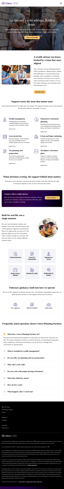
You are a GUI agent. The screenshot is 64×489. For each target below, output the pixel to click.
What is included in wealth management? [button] (23, 351)
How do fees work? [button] (14, 385)
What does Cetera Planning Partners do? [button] (23, 334)
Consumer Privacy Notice (31, 481)
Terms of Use (39, 481)
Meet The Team (6, 407)
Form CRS (4, 425)
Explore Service (12, 129)
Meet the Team (40, 92)
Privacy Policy (22, 481)
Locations (4, 420)
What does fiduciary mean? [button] (18, 378)
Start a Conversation (32, 37)
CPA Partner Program (7, 409)
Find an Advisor (51, 197)
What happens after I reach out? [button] (20, 392)
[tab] (32, 334)
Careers (4, 412)
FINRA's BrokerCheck (32, 465)
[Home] (13, 3)
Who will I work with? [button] (16, 365)
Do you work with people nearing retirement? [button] (25, 371)
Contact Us (4, 417)
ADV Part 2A (5, 428)
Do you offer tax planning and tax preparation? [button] (26, 358)
